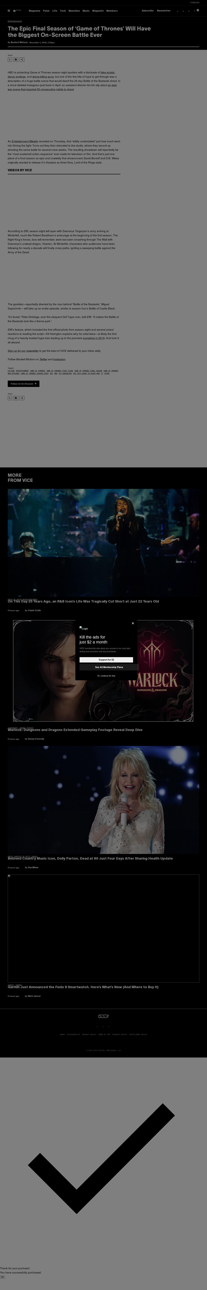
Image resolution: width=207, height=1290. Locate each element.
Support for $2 (106, 660)
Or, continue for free (106, 676)
